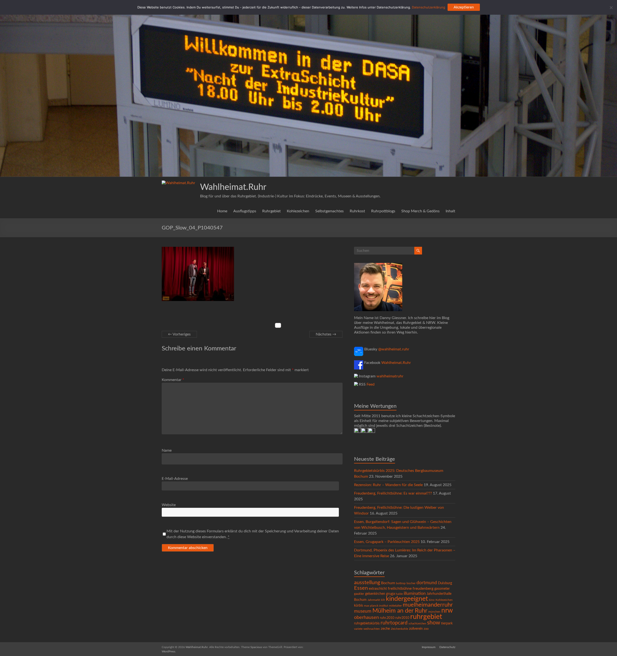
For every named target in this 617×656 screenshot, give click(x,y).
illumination (415, 593)
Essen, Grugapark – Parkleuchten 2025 (387, 542)
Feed (371, 384)
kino (432, 600)
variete (358, 628)
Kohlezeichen (298, 211)
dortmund (426, 583)
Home (222, 211)
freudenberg (423, 588)
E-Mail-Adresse (175, 479)
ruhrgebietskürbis (367, 623)
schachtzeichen (417, 623)
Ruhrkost (357, 211)
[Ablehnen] (611, 7)
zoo (426, 628)
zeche (385, 628)
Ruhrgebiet (271, 211)
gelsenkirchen (375, 594)
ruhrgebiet (426, 616)
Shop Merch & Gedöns (420, 211)
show (433, 622)
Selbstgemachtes (329, 211)
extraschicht (378, 588)
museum (362, 611)
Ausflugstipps (244, 211)
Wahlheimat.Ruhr (233, 187)
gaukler (359, 594)
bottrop (401, 583)
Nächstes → (326, 334)
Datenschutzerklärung (428, 7)
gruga (390, 594)
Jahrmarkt (374, 600)
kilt (383, 600)
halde (399, 593)
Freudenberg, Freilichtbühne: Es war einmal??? (393, 493)
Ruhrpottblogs (383, 211)
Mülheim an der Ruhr (399, 611)
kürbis (358, 605)
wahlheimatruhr (389, 376)
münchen (434, 611)
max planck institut (376, 605)
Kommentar (173, 380)
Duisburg (445, 583)
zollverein (416, 628)
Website (169, 505)
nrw (447, 610)
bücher (411, 583)
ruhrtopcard (394, 622)
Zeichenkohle (399, 628)
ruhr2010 (402, 618)
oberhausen (366, 617)
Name (167, 450)
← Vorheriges (179, 334)
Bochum (388, 583)
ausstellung (367, 582)
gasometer (442, 588)
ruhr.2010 (387, 618)
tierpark (447, 623)
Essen (361, 588)
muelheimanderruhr (428, 605)
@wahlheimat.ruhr (393, 349)
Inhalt (450, 211)
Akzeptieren (464, 7)
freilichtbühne (400, 588)
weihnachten (371, 629)
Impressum (429, 647)
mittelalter (395, 605)
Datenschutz (447, 647)
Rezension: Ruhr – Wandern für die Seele (388, 485)
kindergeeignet (407, 599)
